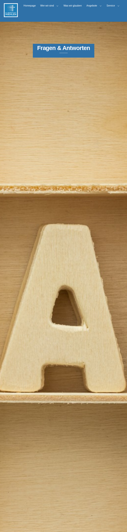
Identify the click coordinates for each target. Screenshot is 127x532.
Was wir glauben (73, 5)
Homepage (30, 5)
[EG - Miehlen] (11, 15)
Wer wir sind (47, 5)
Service (111, 5)
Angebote (91, 5)
